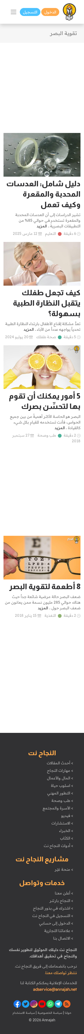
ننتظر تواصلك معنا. (61, 972)
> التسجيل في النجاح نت (52, 915)
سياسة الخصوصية (49, 1013)
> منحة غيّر (64, 869)
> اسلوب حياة (62, 785)
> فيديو (67, 815)
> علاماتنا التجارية (58, 930)
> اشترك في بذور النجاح (53, 908)
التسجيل (30, 12)
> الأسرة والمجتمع (57, 808)
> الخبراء (66, 830)
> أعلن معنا (64, 893)
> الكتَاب (66, 838)
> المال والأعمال (60, 778)
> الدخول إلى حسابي (56, 923)
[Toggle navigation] (13, 12)
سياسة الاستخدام (24, 1013)
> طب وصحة (62, 800)
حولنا (67, 1013)
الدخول (50, 12)
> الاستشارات (62, 823)
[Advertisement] (42, 85)
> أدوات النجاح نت (58, 845)
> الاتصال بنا (63, 938)
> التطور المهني (60, 793)
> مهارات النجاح (60, 770)
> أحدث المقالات (60, 763)
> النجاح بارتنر (61, 900)
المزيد (42, 226)
